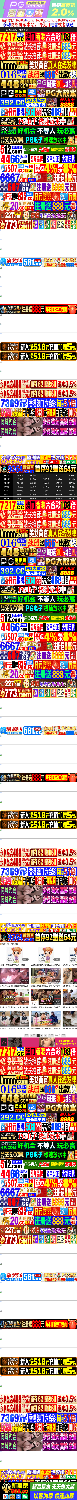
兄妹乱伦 (33, 498)
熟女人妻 (33, 494)
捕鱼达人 (20, 487)
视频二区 (7, 479)
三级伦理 (20, 479)
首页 (26, 1035)
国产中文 (20, 498)
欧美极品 (72, 475)
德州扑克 (46, 487)
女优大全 (72, 491)
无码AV (6, 491)
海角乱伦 (72, 494)
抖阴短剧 (72, 498)
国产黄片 (20, 494)
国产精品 (20, 475)
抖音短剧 (20, 491)
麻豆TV (32, 491)
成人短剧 (46, 498)
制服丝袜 (72, 479)
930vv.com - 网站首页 (17, 29)
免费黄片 (46, 494)
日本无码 (46, 475)
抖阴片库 (7, 494)
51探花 (46, 491)
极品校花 (59, 498)
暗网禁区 (59, 494)
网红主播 (33, 475)
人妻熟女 (59, 479)
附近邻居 (20, 483)
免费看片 (7, 498)
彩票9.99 (59, 487)
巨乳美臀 (46, 479)
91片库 (59, 491)
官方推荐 (7, 487)
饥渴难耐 (33, 483)
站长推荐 (7, 483)
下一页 (51, 1035)
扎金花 (72, 487)
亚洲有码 (59, 475)
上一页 (33, 1035)
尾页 (63, 1035)
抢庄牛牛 (33, 487)
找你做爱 (46, 483)
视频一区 (7, 475)
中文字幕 (33, 479)
